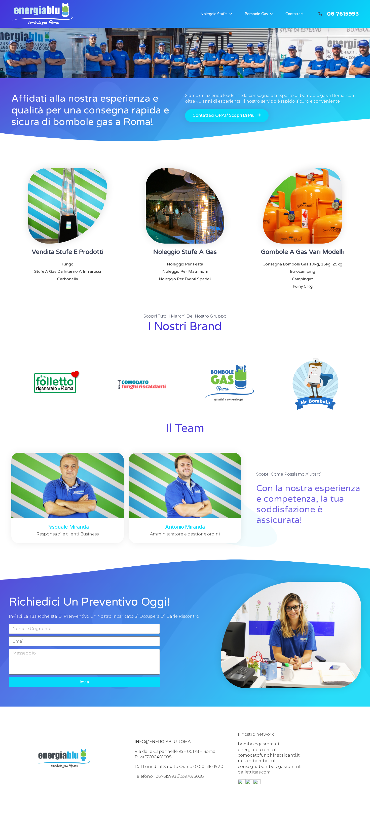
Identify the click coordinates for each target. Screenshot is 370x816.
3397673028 (192, 776)
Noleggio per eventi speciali (185, 279)
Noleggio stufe (213, 14)
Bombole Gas (256, 14)
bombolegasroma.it (259, 744)
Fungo (68, 264)
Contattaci (294, 14)
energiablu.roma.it (257, 749)
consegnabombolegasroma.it (269, 766)
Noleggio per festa (185, 264)
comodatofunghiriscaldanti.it (269, 755)
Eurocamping (302, 271)
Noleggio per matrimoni (185, 271)
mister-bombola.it (257, 760)
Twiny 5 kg (302, 286)
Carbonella (67, 279)
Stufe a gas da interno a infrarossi (67, 271)
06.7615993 (166, 776)
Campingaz (302, 279)
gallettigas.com (254, 772)
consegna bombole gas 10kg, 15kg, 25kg (302, 264)
